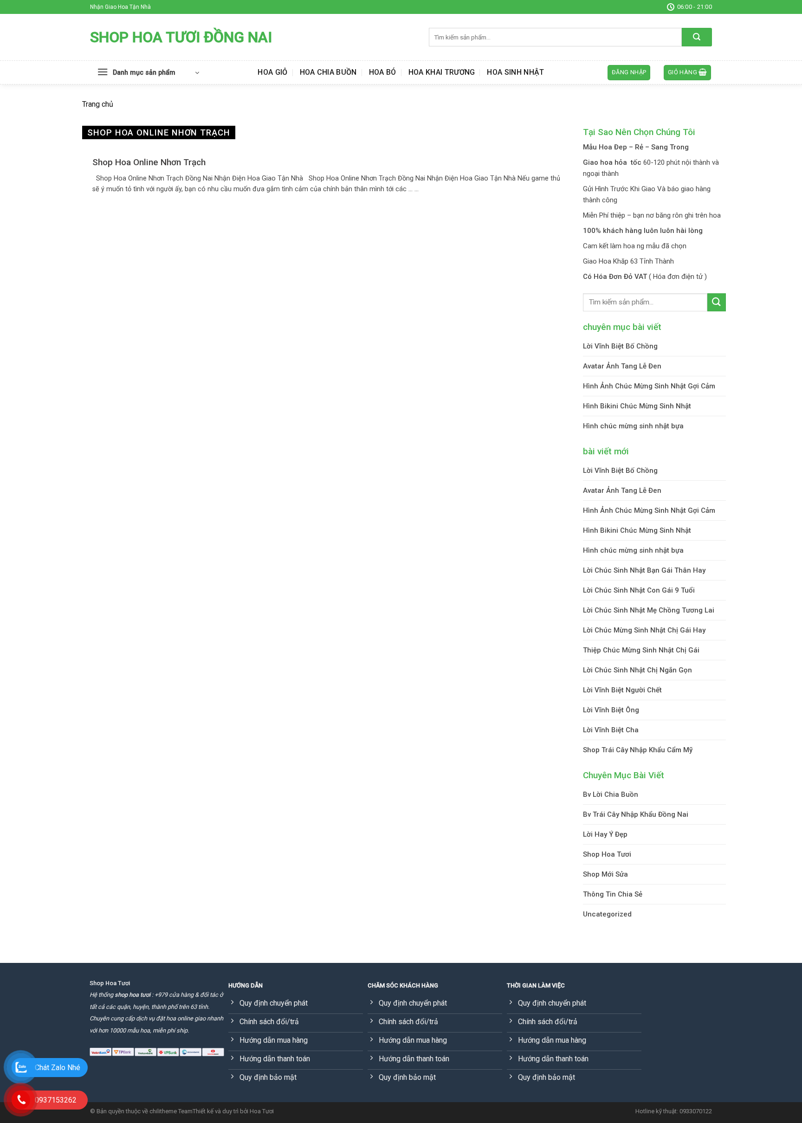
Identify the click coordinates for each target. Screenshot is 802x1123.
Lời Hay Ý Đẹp (605, 834)
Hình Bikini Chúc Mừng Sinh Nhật (637, 406)
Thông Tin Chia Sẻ (612, 894)
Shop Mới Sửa (605, 874)
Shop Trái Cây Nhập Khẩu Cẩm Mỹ (637, 750)
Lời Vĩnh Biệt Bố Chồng (620, 346)
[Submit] (697, 37)
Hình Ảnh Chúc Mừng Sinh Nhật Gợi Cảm (649, 386)
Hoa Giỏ (272, 72)
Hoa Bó (382, 72)
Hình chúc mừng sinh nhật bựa (633, 426)
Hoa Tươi (262, 1111)
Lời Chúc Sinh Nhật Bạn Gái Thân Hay (644, 570)
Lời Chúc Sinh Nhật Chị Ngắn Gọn (637, 670)
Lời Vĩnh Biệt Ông (611, 710)
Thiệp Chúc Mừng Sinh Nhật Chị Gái (641, 650)
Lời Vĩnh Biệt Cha (611, 730)
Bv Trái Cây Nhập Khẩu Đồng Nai (635, 814)
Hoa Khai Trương (441, 72)
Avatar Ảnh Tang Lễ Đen (622, 366)
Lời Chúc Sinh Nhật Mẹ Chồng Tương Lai (648, 610)
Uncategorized (607, 914)
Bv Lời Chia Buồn (610, 794)
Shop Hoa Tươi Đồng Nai (181, 37)
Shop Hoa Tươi (607, 854)
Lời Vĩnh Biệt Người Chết (622, 690)
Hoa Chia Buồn (328, 72)
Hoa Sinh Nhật (515, 72)
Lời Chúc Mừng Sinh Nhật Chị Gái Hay (644, 630)
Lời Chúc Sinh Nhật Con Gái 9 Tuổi (639, 590)
